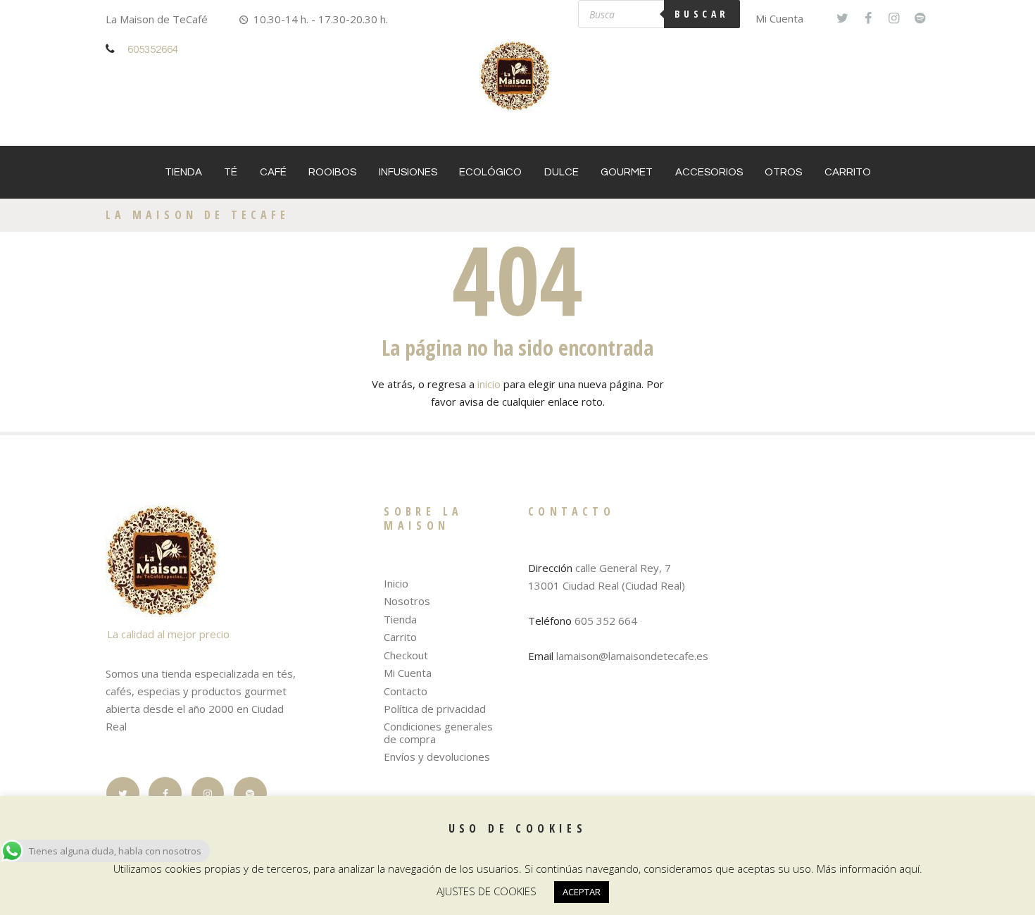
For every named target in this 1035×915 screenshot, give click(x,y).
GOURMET (627, 172)
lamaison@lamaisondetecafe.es (632, 656)
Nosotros (407, 601)
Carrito (847, 172)
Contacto (405, 691)
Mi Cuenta (779, 18)
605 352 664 (606, 621)
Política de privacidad (435, 709)
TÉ (230, 172)
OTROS (783, 172)
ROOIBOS (332, 172)
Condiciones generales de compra (438, 732)
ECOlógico (490, 172)
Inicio (396, 583)
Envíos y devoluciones (437, 756)
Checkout (406, 655)
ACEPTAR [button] (582, 891)
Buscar (702, 13)
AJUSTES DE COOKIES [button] (487, 891)
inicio (489, 384)
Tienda (183, 172)
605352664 (152, 49)
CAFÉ (273, 172)
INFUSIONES (408, 172)
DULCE (561, 172)
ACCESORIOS (709, 172)
